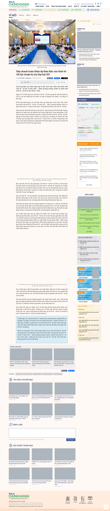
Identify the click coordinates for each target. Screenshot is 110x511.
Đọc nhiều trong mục (23, 445)
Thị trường (82, 100)
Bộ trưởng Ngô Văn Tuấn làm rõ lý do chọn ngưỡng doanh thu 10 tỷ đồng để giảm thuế (64, 397)
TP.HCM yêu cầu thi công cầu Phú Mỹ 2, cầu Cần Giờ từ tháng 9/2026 (41, 481)
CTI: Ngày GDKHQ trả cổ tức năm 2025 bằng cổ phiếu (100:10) (88, 338)
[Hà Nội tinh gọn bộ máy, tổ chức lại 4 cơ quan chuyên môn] (89, 75)
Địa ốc (70, 6)
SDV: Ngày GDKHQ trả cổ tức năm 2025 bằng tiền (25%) (89, 326)
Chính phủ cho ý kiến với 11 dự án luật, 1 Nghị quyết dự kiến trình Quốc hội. (89, 163)
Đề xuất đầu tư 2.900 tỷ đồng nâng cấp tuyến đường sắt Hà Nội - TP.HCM (18, 417)
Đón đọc (80, 268)
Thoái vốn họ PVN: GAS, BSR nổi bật (89, 215)
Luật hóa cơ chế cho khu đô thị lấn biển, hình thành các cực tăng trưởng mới (89, 177)
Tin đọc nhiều (95, 144)
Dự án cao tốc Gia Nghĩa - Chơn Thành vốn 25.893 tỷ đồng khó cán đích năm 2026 (64, 482)
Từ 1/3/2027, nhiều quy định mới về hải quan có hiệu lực (41, 417)
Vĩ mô (47, 6)
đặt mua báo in (42, 4)
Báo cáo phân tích (85, 237)
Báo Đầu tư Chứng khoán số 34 (86, 272)
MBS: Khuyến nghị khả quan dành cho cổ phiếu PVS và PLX (89, 259)
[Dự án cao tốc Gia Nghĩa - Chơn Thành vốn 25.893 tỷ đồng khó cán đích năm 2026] (65, 474)
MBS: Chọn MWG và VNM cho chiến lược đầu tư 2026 (89, 253)
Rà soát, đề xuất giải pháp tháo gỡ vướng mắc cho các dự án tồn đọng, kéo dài (42, 396)
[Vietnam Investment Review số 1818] (95, 297)
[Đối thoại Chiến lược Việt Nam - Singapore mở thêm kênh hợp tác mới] (89, 40)
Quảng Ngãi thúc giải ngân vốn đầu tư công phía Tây (64, 417)
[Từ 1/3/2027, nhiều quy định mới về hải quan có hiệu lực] (42, 409)
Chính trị (21, 15)
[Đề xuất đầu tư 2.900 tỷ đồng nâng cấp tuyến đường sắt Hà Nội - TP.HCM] (19, 409)
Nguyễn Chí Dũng (37, 374)
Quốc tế (76, 6)
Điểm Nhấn (89, 194)
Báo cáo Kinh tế (28, 374)
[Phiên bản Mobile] (100, 4)
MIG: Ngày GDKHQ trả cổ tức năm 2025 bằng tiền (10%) (89, 321)
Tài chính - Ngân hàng (87, 6)
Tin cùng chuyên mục (23, 380)
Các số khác (83, 277)
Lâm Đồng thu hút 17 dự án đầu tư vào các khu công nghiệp (18, 396)
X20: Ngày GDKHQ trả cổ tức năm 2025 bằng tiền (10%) (89, 313)
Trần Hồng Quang (58, 374)
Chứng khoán (39, 6)
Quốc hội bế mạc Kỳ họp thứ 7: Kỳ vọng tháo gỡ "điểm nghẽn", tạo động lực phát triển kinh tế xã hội (64, 363)
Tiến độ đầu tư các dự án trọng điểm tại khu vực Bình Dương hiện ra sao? (64, 462)
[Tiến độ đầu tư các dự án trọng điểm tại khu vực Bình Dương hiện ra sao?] (65, 454)
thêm (98, 6)
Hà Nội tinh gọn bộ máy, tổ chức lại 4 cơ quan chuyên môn (88, 86)
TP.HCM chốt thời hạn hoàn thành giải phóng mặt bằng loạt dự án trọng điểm (18, 481)
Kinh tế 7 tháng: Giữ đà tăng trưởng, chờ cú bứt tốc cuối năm (89, 149)
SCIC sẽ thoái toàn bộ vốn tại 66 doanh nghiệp (89, 227)
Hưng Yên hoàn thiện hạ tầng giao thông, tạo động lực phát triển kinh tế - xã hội (41, 363)
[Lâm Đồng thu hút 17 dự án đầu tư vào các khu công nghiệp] (19, 389)
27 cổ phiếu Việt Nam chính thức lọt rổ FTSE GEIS (89, 210)
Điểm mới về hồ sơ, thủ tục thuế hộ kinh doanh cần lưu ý (89, 218)
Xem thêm (89, 185)
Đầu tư (29, 15)
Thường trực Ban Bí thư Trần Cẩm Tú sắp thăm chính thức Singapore (89, 54)
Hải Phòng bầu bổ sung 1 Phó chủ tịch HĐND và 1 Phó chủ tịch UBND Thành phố (89, 90)
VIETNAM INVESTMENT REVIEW (87, 4)
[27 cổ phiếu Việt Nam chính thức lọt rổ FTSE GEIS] (89, 202)
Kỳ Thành (22, 78)
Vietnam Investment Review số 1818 (85, 296)
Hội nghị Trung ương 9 (47, 374)
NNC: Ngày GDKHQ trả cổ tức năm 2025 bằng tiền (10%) (89, 330)
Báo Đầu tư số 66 (84, 283)
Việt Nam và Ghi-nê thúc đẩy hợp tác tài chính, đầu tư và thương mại (89, 170)
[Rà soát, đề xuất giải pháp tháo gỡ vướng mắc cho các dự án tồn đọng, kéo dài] (42, 389)
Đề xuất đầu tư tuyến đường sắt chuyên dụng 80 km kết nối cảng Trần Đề (18, 462)
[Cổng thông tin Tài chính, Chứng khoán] (19, 4)
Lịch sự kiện (82, 306)
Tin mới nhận (83, 144)
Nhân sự (35, 15)
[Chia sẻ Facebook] (95, 4)
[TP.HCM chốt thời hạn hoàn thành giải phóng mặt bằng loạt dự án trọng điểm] (19, 474)
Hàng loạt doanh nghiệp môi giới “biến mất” (89, 223)
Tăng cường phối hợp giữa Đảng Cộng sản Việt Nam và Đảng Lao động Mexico (89, 59)
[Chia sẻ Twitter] (97, 4)
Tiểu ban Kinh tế (19, 374)
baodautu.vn (28, 78)
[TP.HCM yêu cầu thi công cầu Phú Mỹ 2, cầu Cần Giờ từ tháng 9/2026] (42, 474)
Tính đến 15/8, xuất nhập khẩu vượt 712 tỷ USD (42, 462)
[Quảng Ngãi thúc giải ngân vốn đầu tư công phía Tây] (65, 409)
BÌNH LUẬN (17, 425)
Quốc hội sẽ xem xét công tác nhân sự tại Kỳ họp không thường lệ (90, 94)
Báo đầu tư (77, 4)
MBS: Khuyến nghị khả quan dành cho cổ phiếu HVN (89, 241)
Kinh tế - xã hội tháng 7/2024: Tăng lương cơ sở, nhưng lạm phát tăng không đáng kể (20, 363)
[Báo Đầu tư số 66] (95, 285)
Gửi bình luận (70, 439)
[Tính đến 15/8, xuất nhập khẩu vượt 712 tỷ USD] (42, 454)
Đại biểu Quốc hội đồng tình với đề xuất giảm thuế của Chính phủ (88, 155)
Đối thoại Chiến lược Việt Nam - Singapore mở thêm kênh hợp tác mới (89, 50)
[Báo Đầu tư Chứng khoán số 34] (95, 273)
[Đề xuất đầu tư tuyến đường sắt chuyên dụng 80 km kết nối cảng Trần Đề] (19, 454)
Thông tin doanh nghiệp (58, 6)
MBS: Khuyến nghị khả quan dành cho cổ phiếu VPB (89, 247)
